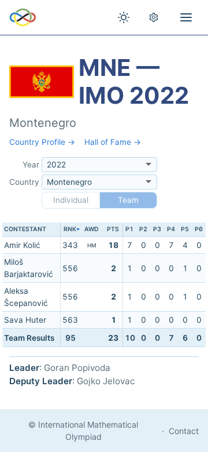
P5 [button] (185, 229)
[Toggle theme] (123, 17)
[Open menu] (186, 17)
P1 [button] (129, 229)
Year (31, 164)
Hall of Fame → (112, 142)
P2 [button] (143, 229)
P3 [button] (157, 229)
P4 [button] (171, 229)
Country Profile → (42, 142)
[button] (70, 230)
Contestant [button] (25, 229)
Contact (184, 431)
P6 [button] (199, 229)
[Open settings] (153, 17)
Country (24, 182)
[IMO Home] (22, 17)
